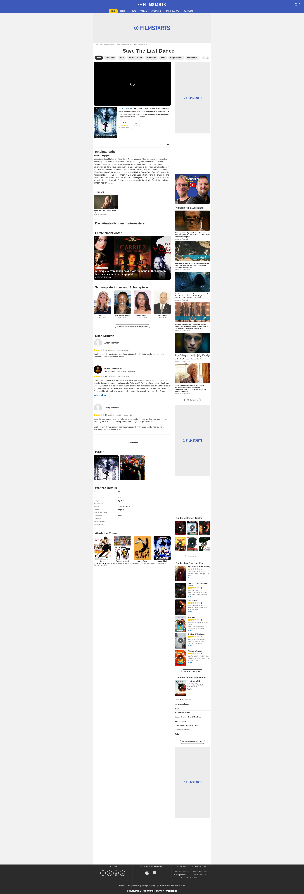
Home (96, 44)
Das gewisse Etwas (182, 704)
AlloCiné (178, 872)
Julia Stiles (132, 114)
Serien (123, 11)
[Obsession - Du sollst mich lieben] (180, 590)
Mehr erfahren (100, 395)
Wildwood (178, 708)
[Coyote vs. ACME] (180, 688)
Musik (158, 108)
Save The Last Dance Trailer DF (105, 211)
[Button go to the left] (203, 57)
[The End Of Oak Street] (180, 641)
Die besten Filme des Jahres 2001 (119, 563)
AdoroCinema (196, 875)
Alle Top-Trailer (192, 557)
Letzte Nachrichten (108, 233)
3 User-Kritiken (132, 442)
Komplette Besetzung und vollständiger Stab (132, 326)
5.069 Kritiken (121, 371)
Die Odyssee (192, 600)
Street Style (142, 561)
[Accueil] (152, 4)
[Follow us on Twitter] (110, 873)
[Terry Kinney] (162, 302)
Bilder (99, 452)
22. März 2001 (124, 108)
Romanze (165, 108)
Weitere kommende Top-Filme (192, 742)
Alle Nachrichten (192, 400)
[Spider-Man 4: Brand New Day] (180, 573)
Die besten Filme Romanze (141, 563)
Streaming (156, 11)
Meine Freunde (136, 121)
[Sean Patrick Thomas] (122, 302)
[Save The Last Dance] (105, 122)
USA (119, 492)
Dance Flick (162, 561)
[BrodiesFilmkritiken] (98, 369)
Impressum (136, 886)
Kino (113, 11)
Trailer (99, 192)
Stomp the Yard (122, 561)
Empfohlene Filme (109, 44)
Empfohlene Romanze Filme (124, 44)
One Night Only (180, 721)
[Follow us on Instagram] (116, 873)
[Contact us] (123, 873)
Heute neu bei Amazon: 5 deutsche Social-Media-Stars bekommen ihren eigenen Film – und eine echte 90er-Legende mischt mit (191, 326)
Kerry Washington (163, 114)
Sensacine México (188, 878)
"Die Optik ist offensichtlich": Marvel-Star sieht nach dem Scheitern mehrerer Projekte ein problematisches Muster (192, 265)
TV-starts (188, 11)
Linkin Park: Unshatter (183, 700)
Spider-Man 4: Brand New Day (199, 566)
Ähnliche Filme (106, 533)
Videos (143, 11)
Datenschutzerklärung (165, 886)
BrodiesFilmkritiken (113, 368)
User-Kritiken (104, 336)
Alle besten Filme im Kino (192, 671)
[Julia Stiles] (102, 302)
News (133, 11)
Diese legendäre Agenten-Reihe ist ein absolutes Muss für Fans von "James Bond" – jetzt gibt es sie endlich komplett (192, 235)
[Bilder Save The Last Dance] (106, 467)
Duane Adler (150, 111)
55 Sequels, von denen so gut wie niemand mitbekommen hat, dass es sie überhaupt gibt (130, 273)
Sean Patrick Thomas (146, 114)
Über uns (122, 886)
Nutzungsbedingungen (149, 886)
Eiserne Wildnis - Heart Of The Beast (188, 717)
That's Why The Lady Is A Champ (187, 725)
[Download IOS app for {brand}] (148, 872)
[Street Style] (142, 548)
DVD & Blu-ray (172, 11)
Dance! (102, 561)
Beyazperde (179, 875)
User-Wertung (124, 121)
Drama (152, 108)
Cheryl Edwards (162, 111)
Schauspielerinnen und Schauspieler (121, 287)
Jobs (128, 886)
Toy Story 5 (192, 617)
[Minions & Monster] (180, 658)
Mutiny (177, 734)
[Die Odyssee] (180, 607)
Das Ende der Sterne (182, 713)
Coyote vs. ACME (193, 681)
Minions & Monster (195, 651)
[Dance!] (102, 548)
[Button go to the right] (207, 57)
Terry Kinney (162, 315)
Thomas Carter (130, 111)
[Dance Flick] (162, 548)
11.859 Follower (109, 371)
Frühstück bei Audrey (182, 730)
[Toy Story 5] (180, 624)
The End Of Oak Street (196, 634)
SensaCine (197, 872)
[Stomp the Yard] (122, 548)
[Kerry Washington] (142, 302)
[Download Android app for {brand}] (155, 872)
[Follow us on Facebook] (103, 873)
